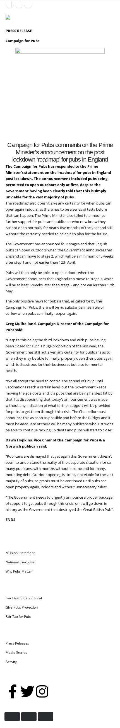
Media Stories (16, 652)
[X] (19, 4)
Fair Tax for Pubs (19, 616)
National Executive (20, 562)
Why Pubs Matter (19, 571)
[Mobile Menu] (109, 15)
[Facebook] (10, 4)
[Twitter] (27, 691)
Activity (11, 661)
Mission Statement (20, 553)
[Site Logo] (17, 19)
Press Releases (17, 643)
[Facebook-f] (13, 691)
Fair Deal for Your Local (24, 598)
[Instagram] (28, 4)
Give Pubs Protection (22, 607)
